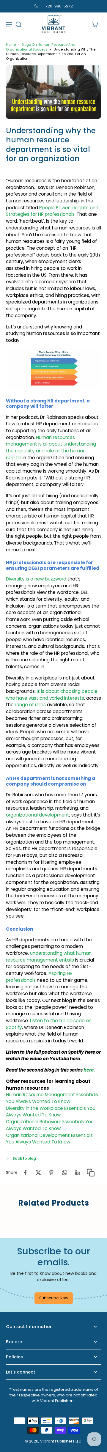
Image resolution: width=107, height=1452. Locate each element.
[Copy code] (90, 1172)
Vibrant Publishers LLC (60, 1441)
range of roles (30, 704)
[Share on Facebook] (25, 1172)
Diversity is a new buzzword (36, 579)
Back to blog (24, 1159)
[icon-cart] (94, 24)
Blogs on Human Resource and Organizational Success (40, 47)
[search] (18, 24)
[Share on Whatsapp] (64, 1172)
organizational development (37, 815)
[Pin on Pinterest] (51, 1172)
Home (11, 44)
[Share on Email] (77, 1172)
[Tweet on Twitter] (38, 1172)
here (89, 1070)
